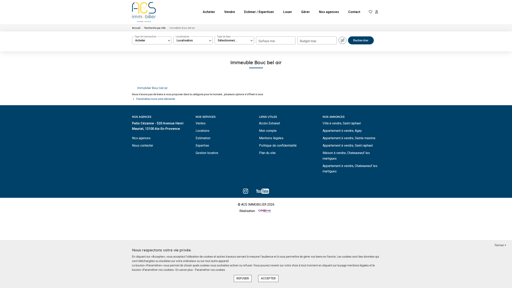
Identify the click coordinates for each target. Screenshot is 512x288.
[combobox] (151, 40)
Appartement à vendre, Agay (342, 131)
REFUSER (242, 278)
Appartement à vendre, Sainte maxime (349, 138)
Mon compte (268, 131)
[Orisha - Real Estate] (264, 211)
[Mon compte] (376, 12)
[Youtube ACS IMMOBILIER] (262, 192)
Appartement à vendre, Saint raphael (348, 145)
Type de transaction (145, 36)
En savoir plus (184, 269)
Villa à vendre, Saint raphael (342, 123)
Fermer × (500, 245)
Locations (202, 131)
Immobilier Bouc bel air (152, 88)
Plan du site (267, 153)
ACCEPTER (268, 278)
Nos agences (329, 12)
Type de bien (224, 36)
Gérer (305, 12)
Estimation (203, 138)
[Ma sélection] (370, 12)
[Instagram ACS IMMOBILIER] (245, 192)
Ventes (201, 123)
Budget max (308, 41)
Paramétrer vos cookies (210, 269)
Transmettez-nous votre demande (155, 98)
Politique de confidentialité (278, 145)
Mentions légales (271, 138)
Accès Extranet (269, 123)
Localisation (182, 36)
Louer (287, 12)
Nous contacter (142, 145)
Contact (354, 12)
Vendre (229, 12)
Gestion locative (207, 153)
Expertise (202, 145)
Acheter (209, 12)
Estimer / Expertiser (259, 12)
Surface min (266, 41)
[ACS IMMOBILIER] (144, 12)
